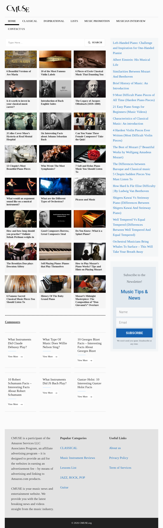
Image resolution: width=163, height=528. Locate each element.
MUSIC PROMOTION (97, 21)
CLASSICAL (29, 21)
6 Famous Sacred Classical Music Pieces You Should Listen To (21, 299)
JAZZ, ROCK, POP (72, 477)
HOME (12, 21)
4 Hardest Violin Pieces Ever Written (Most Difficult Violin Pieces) (132, 135)
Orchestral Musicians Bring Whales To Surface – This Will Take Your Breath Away (133, 246)
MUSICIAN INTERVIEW (130, 21)
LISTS (74, 21)
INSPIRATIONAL (54, 21)
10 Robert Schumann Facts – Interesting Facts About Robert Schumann (20, 392)
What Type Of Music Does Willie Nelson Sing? (55, 350)
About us (115, 448)
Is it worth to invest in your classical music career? (18, 103)
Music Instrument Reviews (77, 457)
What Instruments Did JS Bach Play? (55, 392)
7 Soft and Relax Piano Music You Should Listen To (88, 169)
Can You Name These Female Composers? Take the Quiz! (89, 136)
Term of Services (120, 467)
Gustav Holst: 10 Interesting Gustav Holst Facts (90, 392)
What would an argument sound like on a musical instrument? (20, 201)
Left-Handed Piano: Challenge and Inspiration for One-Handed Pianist (133, 48)
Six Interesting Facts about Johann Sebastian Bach (54, 136)
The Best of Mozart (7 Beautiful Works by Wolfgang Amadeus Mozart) (133, 152)
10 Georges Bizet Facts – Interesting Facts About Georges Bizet (90, 350)
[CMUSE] (22, 8)
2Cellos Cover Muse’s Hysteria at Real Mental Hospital (19, 136)
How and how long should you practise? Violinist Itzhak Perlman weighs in (21, 234)
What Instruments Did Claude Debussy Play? (20, 350)
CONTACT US (16, 29)
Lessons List (68, 467)
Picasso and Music (85, 199)
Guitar (64, 487)
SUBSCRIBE (134, 333)
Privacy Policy (118, 457)
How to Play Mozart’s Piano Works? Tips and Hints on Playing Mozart (88, 266)
